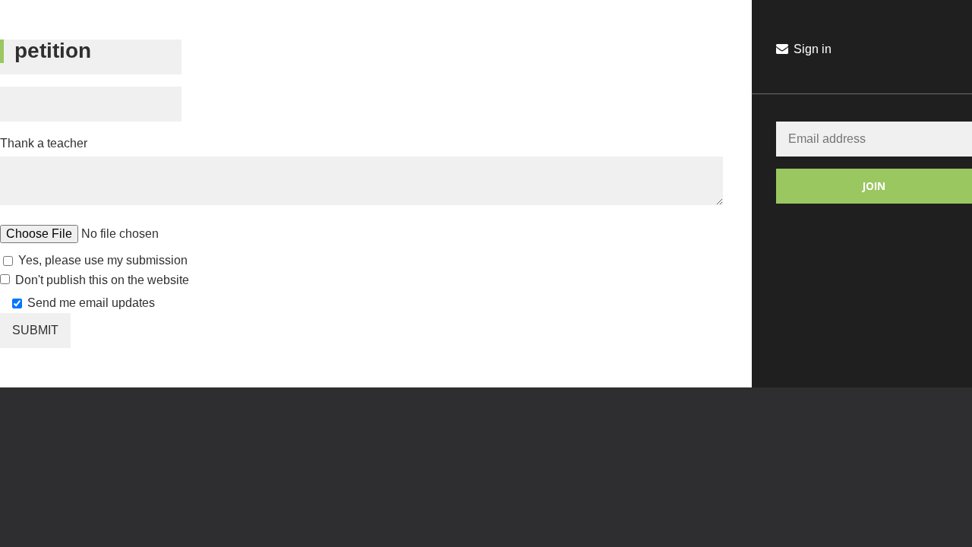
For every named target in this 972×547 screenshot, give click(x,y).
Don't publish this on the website (102, 280)
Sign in (811, 49)
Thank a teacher (43, 143)
